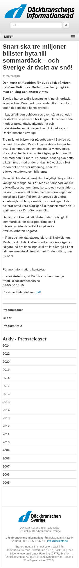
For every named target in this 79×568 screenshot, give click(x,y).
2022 (6, 353)
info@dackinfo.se (57, 540)
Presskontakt (12, 326)
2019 (6, 369)
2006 (6, 474)
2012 (6, 426)
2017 (6, 386)
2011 (6, 434)
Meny (8, 36)
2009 (6, 450)
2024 (6, 345)
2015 (6, 402)
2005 (6, 482)
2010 (6, 442)
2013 (6, 418)
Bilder (7, 318)
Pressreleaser (13, 309)
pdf (38, 292)
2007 (6, 466)
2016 (6, 394)
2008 (6, 458)
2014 (6, 410)
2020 (6, 361)
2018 (6, 377)
